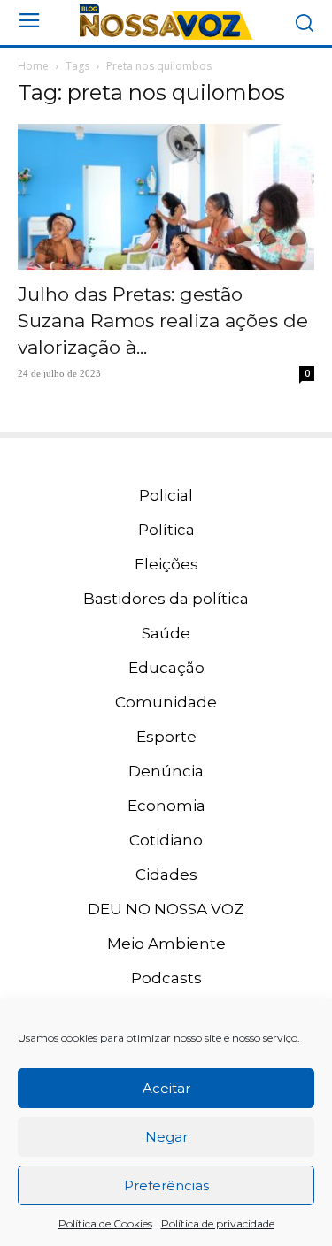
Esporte (166, 736)
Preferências (166, 1185)
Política (166, 530)
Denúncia (166, 771)
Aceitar (166, 1088)
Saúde (166, 633)
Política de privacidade (217, 1223)
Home (33, 65)
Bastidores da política (166, 599)
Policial (166, 495)
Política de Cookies (105, 1223)
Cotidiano (166, 840)
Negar (166, 1136)
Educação (166, 668)
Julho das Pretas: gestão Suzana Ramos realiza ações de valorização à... (163, 320)
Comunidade (166, 702)
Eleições (166, 564)
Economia (166, 805)
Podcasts (166, 978)
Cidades (166, 874)
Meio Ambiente (166, 943)
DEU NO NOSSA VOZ (166, 909)
